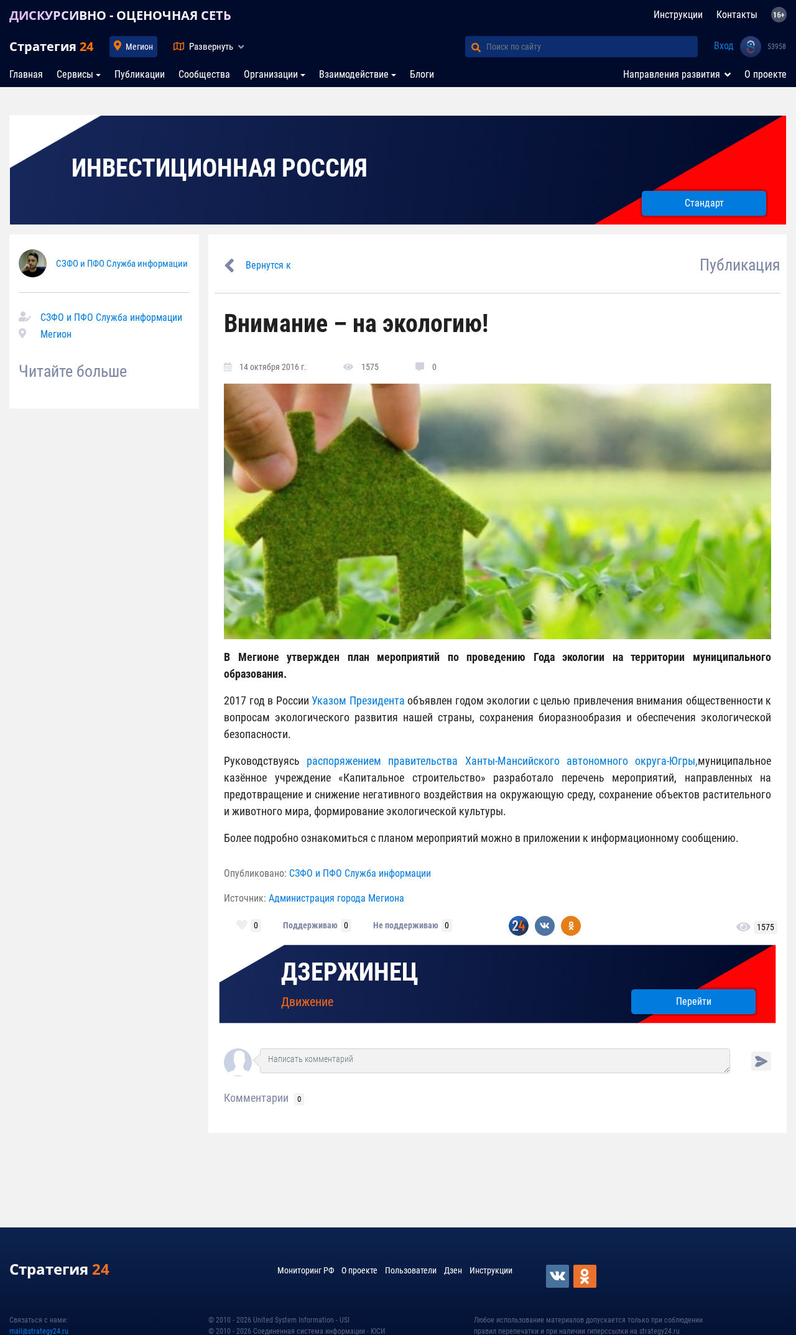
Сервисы (75, 74)
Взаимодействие (354, 74)
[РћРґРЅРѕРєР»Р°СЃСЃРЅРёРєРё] (585, 1276)
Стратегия (51, 46)
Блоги (422, 74)
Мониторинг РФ (305, 1270)
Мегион (139, 47)
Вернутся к (268, 265)
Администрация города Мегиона (336, 898)
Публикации (139, 74)
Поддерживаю (310, 925)
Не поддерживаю (405, 925)
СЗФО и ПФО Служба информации (122, 263)
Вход (724, 46)
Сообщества (204, 74)
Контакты (736, 15)
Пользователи (411, 1270)
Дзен (453, 1270)
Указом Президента (359, 700)
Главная (26, 74)
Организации (271, 74)
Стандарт (704, 203)
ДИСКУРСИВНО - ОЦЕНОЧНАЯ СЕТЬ (120, 15)
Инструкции (678, 15)
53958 (776, 46)
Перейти (693, 1001)
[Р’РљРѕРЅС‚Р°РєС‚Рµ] (558, 1276)
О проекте (765, 74)
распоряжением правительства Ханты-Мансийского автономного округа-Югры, (502, 760)
